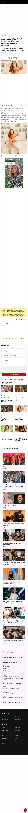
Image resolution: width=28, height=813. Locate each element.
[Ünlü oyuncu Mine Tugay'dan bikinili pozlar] (21, 388)
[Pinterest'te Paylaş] (8, 105)
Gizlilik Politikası (5, 719)
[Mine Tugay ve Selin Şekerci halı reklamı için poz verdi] (21, 428)
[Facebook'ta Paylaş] (2, 105)
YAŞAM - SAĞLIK (18, 730)
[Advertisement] (14, 19)
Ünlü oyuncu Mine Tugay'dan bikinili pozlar (19, 399)
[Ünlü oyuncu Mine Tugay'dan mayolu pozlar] (7, 408)
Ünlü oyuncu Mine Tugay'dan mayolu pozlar (5, 419)
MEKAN (16, 738)
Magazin (10, 35)
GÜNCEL (3, 743)
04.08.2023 (4, 55)
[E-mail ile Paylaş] (12, 105)
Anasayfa (4, 35)
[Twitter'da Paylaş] (4, 105)
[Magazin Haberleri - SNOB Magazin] (3, 2)
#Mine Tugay (5, 323)
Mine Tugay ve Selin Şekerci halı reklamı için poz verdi (21, 439)
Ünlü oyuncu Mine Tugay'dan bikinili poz (6, 439)
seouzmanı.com (22, 750)
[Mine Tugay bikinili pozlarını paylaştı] (21, 408)
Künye (3, 716)
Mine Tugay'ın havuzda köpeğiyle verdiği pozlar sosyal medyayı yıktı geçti (6, 399)
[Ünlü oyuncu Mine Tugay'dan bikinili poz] (7, 428)
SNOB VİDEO (17, 721)
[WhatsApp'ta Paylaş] (10, 105)
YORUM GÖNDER (14, 374)
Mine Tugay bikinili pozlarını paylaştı (19, 418)
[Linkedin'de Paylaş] (6, 105)
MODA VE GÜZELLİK (18, 735)
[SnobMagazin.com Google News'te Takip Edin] (14, 57)
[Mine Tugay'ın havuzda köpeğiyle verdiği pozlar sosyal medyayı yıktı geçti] (7, 388)
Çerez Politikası (18, 719)
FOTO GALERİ (4, 738)
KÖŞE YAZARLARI (18, 727)
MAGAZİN (3, 727)
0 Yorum (16, 55)
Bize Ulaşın (17, 716)
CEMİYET (3, 735)
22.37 (11, 55)
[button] (26, 3)
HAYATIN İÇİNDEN (5, 740)
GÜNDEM (16, 740)
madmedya (16, 752)
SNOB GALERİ (4, 721)
